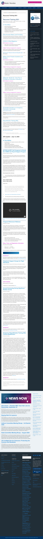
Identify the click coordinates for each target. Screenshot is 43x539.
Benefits (13, 462)
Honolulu (2, 458)
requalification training (20, 133)
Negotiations (25, 523)
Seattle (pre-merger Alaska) (5, 470)
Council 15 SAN (27, 478)
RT (25, 133)
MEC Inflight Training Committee (8, 130)
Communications (14, 464)
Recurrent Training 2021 (10, 15)
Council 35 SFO (27, 484)
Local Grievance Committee (13, 330)
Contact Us (34, 476)
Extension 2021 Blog (25, 494)
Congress (14, 384)
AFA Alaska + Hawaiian (8, 3)
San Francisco (3, 468)
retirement (4, 385)
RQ (24, 133)
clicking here (6, 325)
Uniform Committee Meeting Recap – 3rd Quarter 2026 (16, 424)
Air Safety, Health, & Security (15, 460)
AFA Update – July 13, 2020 (11, 137)
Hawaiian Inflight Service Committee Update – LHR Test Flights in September (37, 432)
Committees (28, 472)
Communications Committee (26, 473)
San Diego (2, 466)
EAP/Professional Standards (15, 466)
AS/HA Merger (25, 469)
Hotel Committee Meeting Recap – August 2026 (15, 433)
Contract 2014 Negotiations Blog (26, 476)
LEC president (20, 129)
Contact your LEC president (10, 114)
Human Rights (14, 473)
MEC (2, 475)
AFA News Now (26, 462)
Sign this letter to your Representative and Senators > (13, 194)
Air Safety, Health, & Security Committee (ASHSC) (26, 465)
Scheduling (13, 482)
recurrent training (14, 133)
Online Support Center (36, 478)
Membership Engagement (15, 477)
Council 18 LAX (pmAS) (26, 479)
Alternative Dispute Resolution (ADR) (26, 468)
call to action (10, 384)
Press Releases (24, 527)
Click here (33, 25)
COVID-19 (17, 384)
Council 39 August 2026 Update (34, 32)
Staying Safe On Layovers (33, 41)
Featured (29, 494)
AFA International (35, 480)
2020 (7, 384)
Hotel (12, 471)
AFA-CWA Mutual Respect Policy (37, 486)
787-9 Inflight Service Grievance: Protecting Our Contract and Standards (15, 441)
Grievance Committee (9, 382)
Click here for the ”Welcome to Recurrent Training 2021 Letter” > (13, 52)
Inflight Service (14, 475)
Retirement (13, 480)
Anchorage (2, 456)
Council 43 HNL (25, 487)
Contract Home (14, 456)
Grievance (13, 469)
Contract (23, 474)
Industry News (28, 502)
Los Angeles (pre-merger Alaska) (5, 460)
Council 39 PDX (25, 485)
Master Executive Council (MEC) (20, 382)
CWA (33, 482)
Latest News (14, 382)
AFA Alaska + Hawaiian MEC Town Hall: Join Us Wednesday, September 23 (35, 38)
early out (19, 384)
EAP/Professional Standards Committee (12, 381)
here (15, 285)
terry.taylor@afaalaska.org (22, 258)
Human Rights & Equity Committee (25, 501)
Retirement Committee (6, 383)
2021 (10, 133)
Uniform (13, 484)
